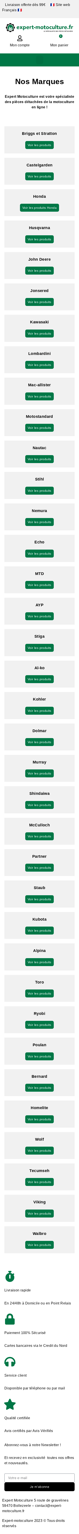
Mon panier (59, 45)
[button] (39, 60)
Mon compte (20, 45)
